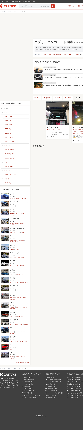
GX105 (22, 265)
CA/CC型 (21, 240)
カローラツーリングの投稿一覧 (54, 393)
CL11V (12, 241)
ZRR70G (25, 297)
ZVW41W (23, 198)
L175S (12, 224)
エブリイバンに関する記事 (50, 67)
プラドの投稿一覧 (50, 386)
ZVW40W (16, 198)
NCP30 (12, 332)
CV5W (26, 341)
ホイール (47, 98)
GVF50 (12, 357)
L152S (17, 223)
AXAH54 (12, 308)
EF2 (15, 274)
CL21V (17, 241)
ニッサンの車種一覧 (28, 379)
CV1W (12, 341)
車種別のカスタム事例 (74, 6)
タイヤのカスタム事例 (73, 379)
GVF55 (17, 357)
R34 (18, 316)
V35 (22, 316)
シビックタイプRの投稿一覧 (53, 382)
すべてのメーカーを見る (29, 397)
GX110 (12, 266)
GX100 (17, 265)
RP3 (19, 232)
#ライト (58, 129)
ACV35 (17, 213)
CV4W (21, 341)
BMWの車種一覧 (27, 393)
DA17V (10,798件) (49, 54)
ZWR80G (25, 290)
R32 (11, 316)
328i (11, 257)
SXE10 (17, 249)
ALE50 (26, 324)
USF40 (23, 357)
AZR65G (18, 297)
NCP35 (12, 333)
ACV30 (12, 213)
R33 (15, 316)
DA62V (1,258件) (73, 54)
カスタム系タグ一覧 (72, 397)
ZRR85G (18, 290)
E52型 (21, 324)
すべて (37, 98)
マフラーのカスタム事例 (74, 388)
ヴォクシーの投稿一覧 (51, 390)
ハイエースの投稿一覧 (51, 388)
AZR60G (12, 297)
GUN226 (18, 206)
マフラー (67, 98)
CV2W (16, 341)
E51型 (16, 324)
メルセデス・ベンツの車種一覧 (31, 395)
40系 (11, 198)
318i (15, 257)
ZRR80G (12, 290)
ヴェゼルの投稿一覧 (50, 395)
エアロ (57, 98)
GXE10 (12, 249)
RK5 (11, 232)
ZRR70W (12, 299)
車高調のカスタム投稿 (73, 384)
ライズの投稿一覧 (50, 384)
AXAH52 (25, 307)
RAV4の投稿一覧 (49, 377)
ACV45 (12, 215)
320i (19, 257)
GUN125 (12, 206)
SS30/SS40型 (14, 240)
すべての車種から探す (22, 362)
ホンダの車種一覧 (27, 382)
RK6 (15, 232)
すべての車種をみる (50, 397)
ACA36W (18, 307)
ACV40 (22, 213)
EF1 (11, 274)
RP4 (22, 232)
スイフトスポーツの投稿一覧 (53, 379)
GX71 (11, 265)
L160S (22, 223)
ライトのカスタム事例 (73, 386)
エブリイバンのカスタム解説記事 (47, 62)
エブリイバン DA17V (53, 127)
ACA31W (12, 307)
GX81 (26, 282)
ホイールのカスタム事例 (74, 377)
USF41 (12, 358)
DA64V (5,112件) (61, 54)
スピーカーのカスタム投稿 (74, 393)
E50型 (11, 324)
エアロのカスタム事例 (73, 390)
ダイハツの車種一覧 (28, 390)
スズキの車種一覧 (27, 388)
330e (22, 257)
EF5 (22, 274)
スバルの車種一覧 (27, 386)
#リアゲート (50, 129)
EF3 (18, 274)
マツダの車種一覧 (27, 384)
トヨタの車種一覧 (27, 377)
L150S (12, 223)
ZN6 (11, 349)
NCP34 (23, 332)
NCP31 (17, 332)
